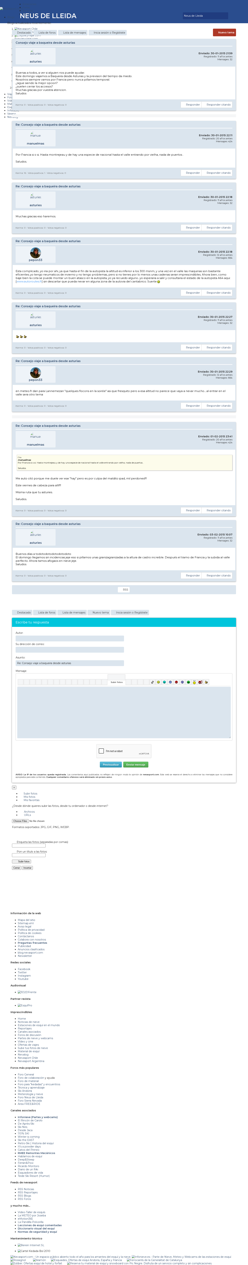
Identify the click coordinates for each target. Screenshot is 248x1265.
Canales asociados (29, 1031)
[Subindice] (44, 682)
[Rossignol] (18, 1260)
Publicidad (24, 946)
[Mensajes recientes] (169, 16)
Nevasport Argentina (31, 1061)
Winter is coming (29, 1136)
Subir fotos (30, 793)
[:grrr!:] (176, 682)
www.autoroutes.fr (29, 281)
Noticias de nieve (29, 1022)
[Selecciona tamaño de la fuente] (62, 682)
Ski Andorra (25, 1090)
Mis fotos (29, 796)
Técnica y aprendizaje (31, 1087)
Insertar (27, 867)
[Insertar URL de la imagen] (98, 682)
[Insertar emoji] (228, 689)
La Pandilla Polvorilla (30, 1222)
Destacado (24, 32)
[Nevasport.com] (11, 8)
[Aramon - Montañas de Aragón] (39, 1260)
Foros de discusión (29, 1035)
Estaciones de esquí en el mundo (39, 1025)
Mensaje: (21, 671)
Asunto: (20, 657)
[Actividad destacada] (167, 16)
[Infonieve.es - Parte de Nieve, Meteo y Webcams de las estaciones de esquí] (181, 1256)
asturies (36, 61)
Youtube (23, 979)
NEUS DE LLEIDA (48, 16)
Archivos (29, 811)
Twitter (22, 972)
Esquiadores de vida (30, 1172)
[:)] (158, 682)
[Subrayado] (32, 682)
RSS (125, 589)
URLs (27, 815)
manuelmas (35, 143)
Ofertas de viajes (28, 1044)
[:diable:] (200, 682)
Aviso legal (24, 926)
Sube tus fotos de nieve (33, 1048)
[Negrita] (20, 682)
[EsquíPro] (25, 1005)
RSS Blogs (24, 1195)
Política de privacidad (31, 929)
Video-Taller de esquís (31, 1212)
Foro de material (28, 1081)
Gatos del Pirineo (28, 1149)
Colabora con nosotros (32, 939)
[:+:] (206, 682)
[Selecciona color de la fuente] (56, 682)
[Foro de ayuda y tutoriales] (177, 16)
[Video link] (104, 682)
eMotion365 (25, 1218)
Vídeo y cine (25, 1041)
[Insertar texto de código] (86, 682)
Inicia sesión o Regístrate (109, 32)
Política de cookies (29, 933)
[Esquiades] (86, 1260)
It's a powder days (29, 1146)
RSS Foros (24, 1199)
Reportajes (25, 1028)
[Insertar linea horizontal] (74, 682)
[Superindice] (50, 682)
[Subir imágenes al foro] (116, 677)
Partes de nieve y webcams (35, 1038)
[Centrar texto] (92, 682)
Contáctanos (26, 936)
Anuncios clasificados (31, 949)
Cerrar (16, 867)
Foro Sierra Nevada (30, 1100)
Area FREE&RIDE (29, 1104)
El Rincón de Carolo (30, 1120)
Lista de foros (47, 32)
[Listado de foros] (172, 16)
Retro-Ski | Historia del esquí (36, 1143)
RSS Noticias (26, 1189)
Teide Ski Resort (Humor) (34, 1176)
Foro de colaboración (31, 1077)
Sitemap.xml (26, 923)
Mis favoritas (31, 800)
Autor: (19, 632)
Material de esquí (28, 1051)
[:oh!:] (182, 682)
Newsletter (25, 956)
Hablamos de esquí (30, 1156)
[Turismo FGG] (154, 1260)
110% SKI (23, 1133)
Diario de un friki (28, 1169)
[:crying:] (188, 682)
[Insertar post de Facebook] (134, 682)
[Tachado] (38, 682)
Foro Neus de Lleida (30, 1097)
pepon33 (35, 260)
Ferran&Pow (25, 1163)
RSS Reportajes (28, 1192)
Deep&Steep (26, 1159)
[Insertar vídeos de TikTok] (152, 682)
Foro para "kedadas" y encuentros (39, 1084)
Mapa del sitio (26, 920)
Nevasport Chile (28, 1057)
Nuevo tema (226, 32)
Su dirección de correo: (30, 644)
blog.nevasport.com (30, 952)
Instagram (24, 975)
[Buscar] (179, 16)
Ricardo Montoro (28, 1166)
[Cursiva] (26, 682)
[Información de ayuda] (228, 677)
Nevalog (23, 1054)
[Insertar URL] (68, 682)
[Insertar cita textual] (80, 682)
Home (22, 1018)
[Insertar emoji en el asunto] (121, 663)
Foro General (26, 1074)
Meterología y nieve (30, 1094)
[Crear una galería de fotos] (128, 682)
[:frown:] (170, 682)
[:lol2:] (164, 682)
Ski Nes (22, 1127)
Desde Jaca (25, 1130)
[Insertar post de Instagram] (140, 682)
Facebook (24, 969)
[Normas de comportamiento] (174, 16)
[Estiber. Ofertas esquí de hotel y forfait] (36, 1263)
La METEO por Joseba (32, 1215)
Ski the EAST (26, 1140)
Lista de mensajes (74, 32)
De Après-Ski (26, 1123)
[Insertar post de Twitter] (146, 682)
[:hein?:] (194, 682)
